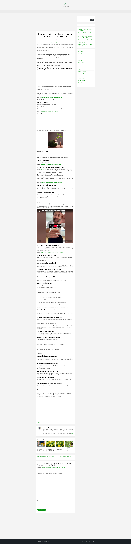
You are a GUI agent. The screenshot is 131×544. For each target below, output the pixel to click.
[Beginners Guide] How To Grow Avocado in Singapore (51, 182)
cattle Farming (81, 60)
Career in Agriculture (82, 58)
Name (38, 491)
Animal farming (62, 11)
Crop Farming (69, 11)
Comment (39, 475)
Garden (74, 11)
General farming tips (82, 71)
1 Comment (38, 422)
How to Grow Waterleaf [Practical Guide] (68, 449)
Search (92, 19)
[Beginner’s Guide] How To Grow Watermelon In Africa (51, 97)
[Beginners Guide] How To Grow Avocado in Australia (51, 200)
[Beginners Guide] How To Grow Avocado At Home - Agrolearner (53, 467)
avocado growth (48, 52)
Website (39, 500)
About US (83, 541)
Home (56, 11)
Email (38, 495)
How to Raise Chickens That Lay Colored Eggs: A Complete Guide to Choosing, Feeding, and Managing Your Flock (86, 41)
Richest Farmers (81, 82)
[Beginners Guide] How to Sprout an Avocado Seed (51, 164)
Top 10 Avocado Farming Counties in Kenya (49, 111)
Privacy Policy (93, 541)
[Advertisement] (55, 24)
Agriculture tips (81, 51)
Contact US (88, 541)
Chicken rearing (81, 62)
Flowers (80, 67)
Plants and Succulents (82, 78)
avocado (43, 169)
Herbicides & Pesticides (83, 73)
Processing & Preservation (83, 80)
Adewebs (58, 39)
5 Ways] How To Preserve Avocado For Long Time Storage (52, 252)
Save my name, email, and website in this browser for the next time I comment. (53, 506)
